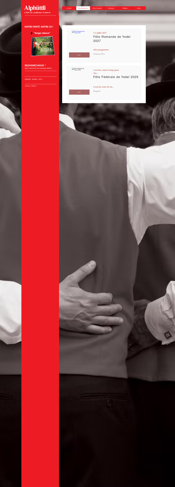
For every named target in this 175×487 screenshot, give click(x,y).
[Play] (31, 33)
